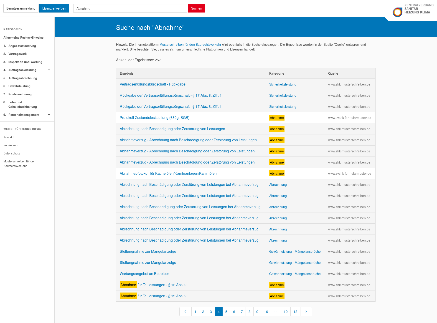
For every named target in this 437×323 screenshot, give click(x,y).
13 (295, 311)
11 (276, 311)
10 (266, 311)
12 (286, 311)
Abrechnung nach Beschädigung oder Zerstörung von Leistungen (172, 128)
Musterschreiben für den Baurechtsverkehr (190, 44)
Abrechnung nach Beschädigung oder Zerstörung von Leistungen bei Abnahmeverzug (189, 184)
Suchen (196, 8)
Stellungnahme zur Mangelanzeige (148, 251)
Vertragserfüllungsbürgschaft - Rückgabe (152, 84)
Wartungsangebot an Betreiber (144, 273)
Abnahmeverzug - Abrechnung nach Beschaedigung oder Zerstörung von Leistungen (188, 139)
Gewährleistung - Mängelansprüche (295, 251)
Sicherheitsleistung (282, 84)
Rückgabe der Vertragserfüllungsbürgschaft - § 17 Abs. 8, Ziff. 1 (171, 95)
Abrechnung (278, 184)
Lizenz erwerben (54, 8)
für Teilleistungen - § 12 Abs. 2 (153, 284)
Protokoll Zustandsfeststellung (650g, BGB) (154, 117)
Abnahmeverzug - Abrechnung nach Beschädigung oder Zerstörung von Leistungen (187, 151)
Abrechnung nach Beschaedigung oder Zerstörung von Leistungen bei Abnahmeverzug (190, 206)
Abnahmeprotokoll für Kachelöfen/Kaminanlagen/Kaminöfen (168, 173)
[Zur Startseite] (413, 11)
